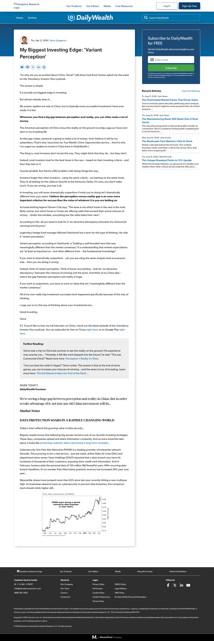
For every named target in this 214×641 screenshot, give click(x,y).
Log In (166, 5)
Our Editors (92, 6)
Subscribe (171, 67)
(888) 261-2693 (21, 592)
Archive (32, 17)
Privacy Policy (98, 584)
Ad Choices (98, 588)
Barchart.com (34, 617)
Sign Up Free (189, 5)
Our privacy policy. (159, 77)
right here (92, 329)
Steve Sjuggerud (57, 40)
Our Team (65, 588)
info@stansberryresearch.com (27, 588)
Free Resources (124, 6)
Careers (64, 592)
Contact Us (65, 597)
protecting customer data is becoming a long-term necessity (74, 442)
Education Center (145, 571)
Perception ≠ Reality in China (82, 358)
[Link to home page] (28, 5)
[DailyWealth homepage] (90, 17)
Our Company (67, 584)
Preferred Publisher (177, 571)
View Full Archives (191, 90)
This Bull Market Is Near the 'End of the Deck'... (62, 373)
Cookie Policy (98, 592)
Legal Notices (121, 588)
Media (107, 6)
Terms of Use (98, 601)
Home (19, 17)
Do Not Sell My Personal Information (130, 597)
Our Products (74, 6)
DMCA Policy (120, 584)
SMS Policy (119, 592)
